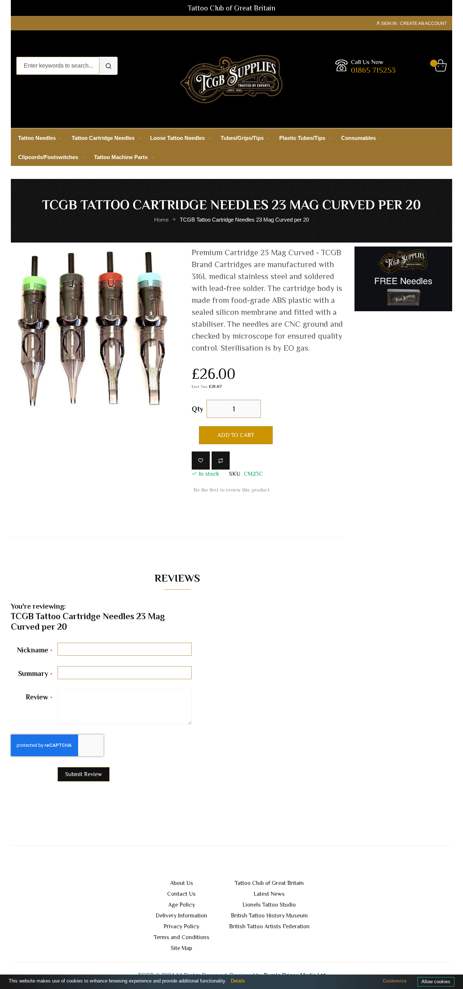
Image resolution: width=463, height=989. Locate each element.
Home (161, 220)
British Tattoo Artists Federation (269, 926)
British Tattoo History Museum (269, 915)
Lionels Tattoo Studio (269, 905)
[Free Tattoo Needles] (403, 278)
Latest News (269, 894)
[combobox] (57, 66)
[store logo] (231, 79)
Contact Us (181, 894)
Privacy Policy (181, 926)
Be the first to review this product (231, 490)
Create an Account (423, 23)
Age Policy (181, 905)
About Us (181, 883)
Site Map (181, 948)
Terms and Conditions (181, 937)
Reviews (177, 578)
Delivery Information (181, 915)
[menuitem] (38, 137)
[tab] (177, 580)
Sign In (389, 23)
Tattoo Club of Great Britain (269, 883)
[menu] (231, 147)
